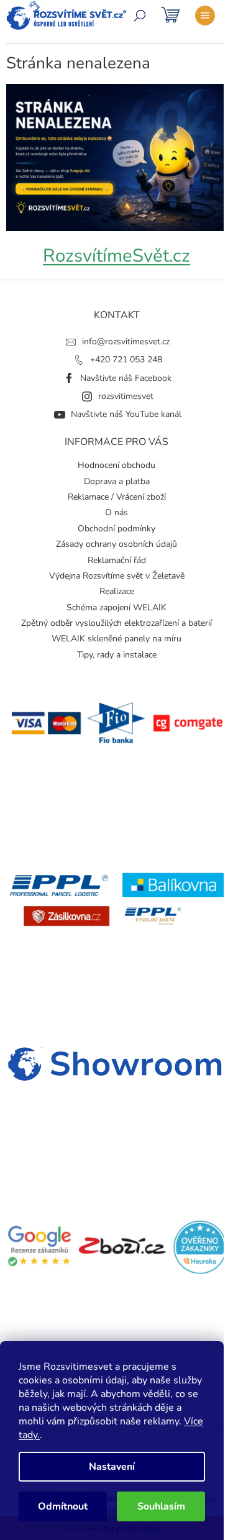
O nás (116, 512)
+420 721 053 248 (126, 359)
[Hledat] (139, 15)
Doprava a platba (117, 481)
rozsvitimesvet (125, 396)
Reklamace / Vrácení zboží (117, 497)
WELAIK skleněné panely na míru (116, 638)
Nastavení (112, 1467)
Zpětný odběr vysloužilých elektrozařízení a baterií (116, 623)
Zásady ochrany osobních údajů (116, 544)
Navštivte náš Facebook (125, 378)
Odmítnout (63, 1506)
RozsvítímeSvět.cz (116, 255)
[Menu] (205, 15)
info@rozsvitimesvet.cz (126, 341)
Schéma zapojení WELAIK (116, 607)
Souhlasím (161, 1506)
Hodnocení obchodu (116, 465)
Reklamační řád (117, 560)
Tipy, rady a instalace (117, 655)
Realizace (116, 591)
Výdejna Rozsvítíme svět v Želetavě (117, 576)
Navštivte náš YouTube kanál (126, 414)
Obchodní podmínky (116, 528)
